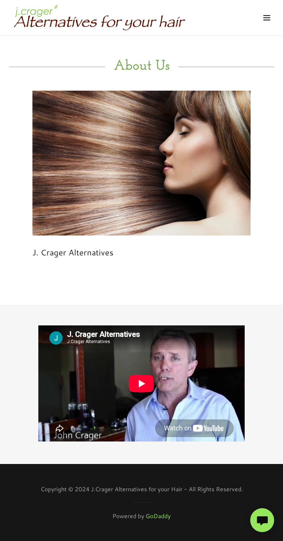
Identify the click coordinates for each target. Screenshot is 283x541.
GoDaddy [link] (158, 516)
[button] (266, 17)
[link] (99, 17)
